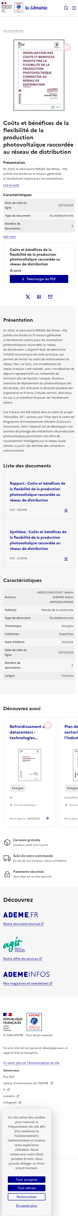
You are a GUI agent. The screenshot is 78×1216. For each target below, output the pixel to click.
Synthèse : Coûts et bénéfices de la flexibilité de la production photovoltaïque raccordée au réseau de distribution (38, 540)
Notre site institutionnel (21, 923)
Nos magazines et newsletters (25, 983)
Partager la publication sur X (28, 297)
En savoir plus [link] (26, 1205)
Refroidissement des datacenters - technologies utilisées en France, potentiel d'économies (29, 732)
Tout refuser (26, 1188)
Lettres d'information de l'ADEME (26, 1083)
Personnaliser (27, 1196)
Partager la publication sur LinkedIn (39, 297)
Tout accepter (27, 1179)
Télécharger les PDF (41, 279)
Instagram (10, 1102)
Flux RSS (8, 1077)
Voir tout (9, 237)
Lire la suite (11, 185)
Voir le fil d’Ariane (13, 31)
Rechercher (66, 8)
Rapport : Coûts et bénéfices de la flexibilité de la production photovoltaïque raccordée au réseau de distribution (37, 492)
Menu (74, 8)
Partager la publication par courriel (50, 297)
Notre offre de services (20, 958)
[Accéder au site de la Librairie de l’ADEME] (36, 8)
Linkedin (9, 1096)
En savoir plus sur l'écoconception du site (31, 1063)
